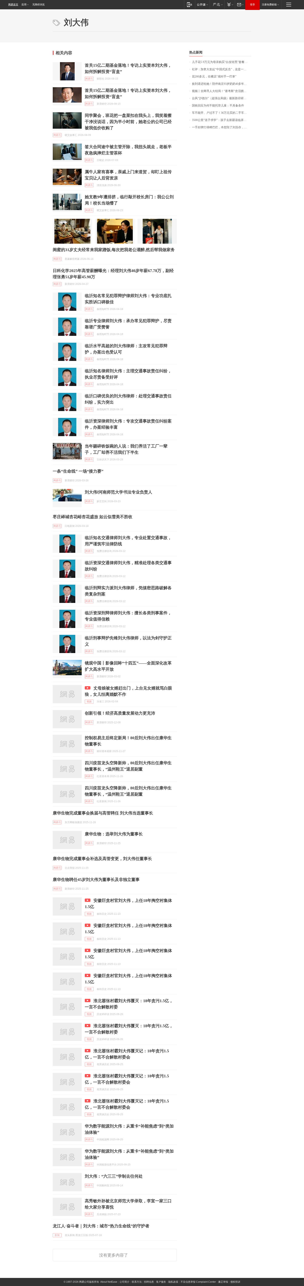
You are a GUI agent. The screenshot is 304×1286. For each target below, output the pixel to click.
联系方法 (137, 1281)
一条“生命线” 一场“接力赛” (78, 471)
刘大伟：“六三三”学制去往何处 (114, 1176)
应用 (24, 4)
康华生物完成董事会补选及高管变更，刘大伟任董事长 (102, 858)
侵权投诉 (235, 1281)
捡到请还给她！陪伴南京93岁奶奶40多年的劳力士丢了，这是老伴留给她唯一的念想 (221, 83)
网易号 (89, 78)
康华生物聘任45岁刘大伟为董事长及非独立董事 (96, 879)
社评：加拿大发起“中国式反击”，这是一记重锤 (221, 69)
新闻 (57, 1235)
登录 (252, 4)
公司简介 (124, 1281)
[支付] (229, 4)
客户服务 (161, 1281)
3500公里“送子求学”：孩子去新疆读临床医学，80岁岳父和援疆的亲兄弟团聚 (221, 120)
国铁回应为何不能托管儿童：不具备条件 (218, 105)
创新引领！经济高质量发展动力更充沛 (120, 713)
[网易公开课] (202, 4)
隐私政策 (173, 1281)
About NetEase (108, 1281)
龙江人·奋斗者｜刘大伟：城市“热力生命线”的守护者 (101, 1226)
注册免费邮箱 (269, 4)
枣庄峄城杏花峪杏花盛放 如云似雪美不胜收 (92, 516)
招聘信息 (149, 1281)
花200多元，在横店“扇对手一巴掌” (214, 76)
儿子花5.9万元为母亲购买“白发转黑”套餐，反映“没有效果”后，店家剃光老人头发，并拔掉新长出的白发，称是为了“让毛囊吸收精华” (221, 62)
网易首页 (13, 4)
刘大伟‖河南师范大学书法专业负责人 (118, 492)
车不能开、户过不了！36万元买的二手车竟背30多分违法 (221, 112)
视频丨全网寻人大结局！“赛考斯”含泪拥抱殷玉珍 (221, 91)
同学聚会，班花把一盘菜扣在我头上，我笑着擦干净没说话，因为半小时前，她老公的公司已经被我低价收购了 (128, 121)
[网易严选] (217, 4)
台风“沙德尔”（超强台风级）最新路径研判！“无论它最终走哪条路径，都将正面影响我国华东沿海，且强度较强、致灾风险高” (221, 98)
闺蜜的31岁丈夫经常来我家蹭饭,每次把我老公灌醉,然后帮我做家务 (114, 249)
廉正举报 (223, 1281)
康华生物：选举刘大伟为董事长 (114, 834)
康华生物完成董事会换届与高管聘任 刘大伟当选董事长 (103, 813)
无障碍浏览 (38, 4)
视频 (89, 701)
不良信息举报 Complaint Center (198, 1281)
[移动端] (189, 4)
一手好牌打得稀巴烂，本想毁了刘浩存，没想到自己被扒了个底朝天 (221, 127)
